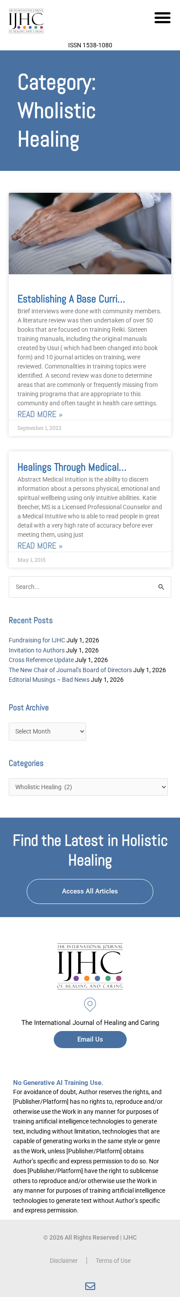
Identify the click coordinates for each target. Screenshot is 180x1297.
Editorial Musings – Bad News (49, 679)
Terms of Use (113, 1260)
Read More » (39, 414)
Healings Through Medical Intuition (85, 467)
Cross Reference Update (41, 659)
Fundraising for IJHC (37, 640)
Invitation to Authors (37, 650)
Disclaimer (64, 1260)
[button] (162, 17)
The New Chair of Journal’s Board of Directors (70, 669)
